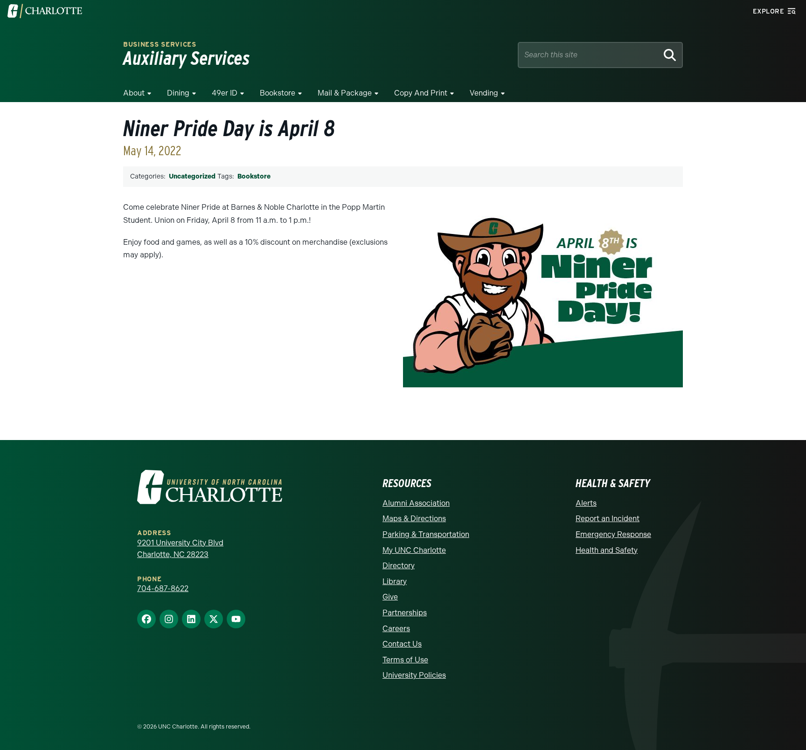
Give (390, 596)
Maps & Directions (414, 518)
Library (394, 581)
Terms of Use (405, 659)
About (134, 93)
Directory (398, 565)
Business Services (159, 44)
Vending (484, 93)
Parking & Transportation (425, 534)
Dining (178, 93)
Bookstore (277, 93)
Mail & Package (345, 93)
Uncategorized (192, 176)
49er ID (224, 93)
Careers (396, 628)
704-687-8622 (162, 588)
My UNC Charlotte (414, 550)
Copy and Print (420, 93)
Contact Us (402, 644)
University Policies (414, 675)
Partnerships (404, 612)
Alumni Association (416, 503)
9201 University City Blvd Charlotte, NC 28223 (180, 548)
